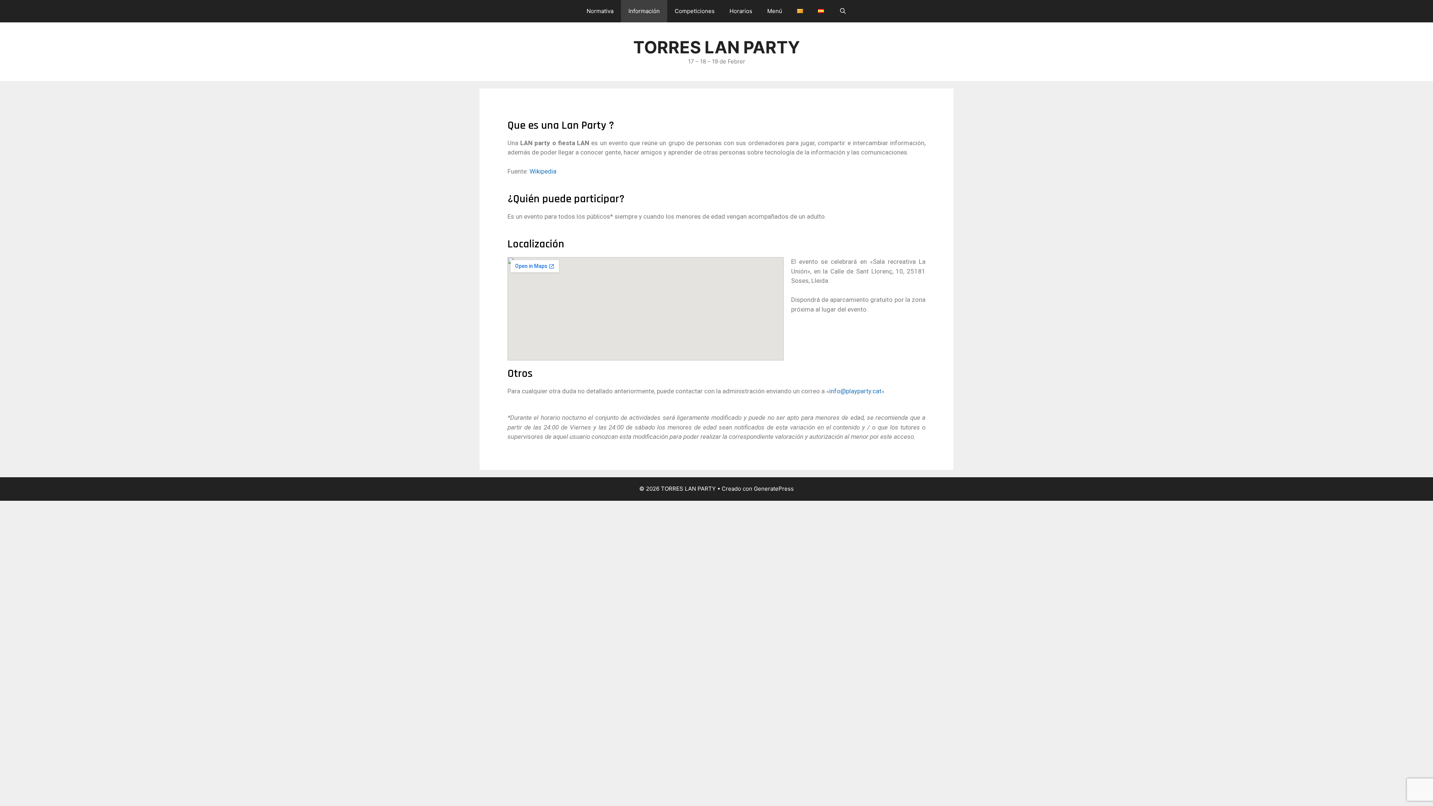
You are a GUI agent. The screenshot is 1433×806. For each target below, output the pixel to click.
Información (644, 11)
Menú (774, 11)
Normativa (600, 11)
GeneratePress (774, 488)
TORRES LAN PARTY (716, 47)
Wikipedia (543, 171)
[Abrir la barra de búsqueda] (842, 11)
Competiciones (695, 11)
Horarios (741, 11)
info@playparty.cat (855, 391)
